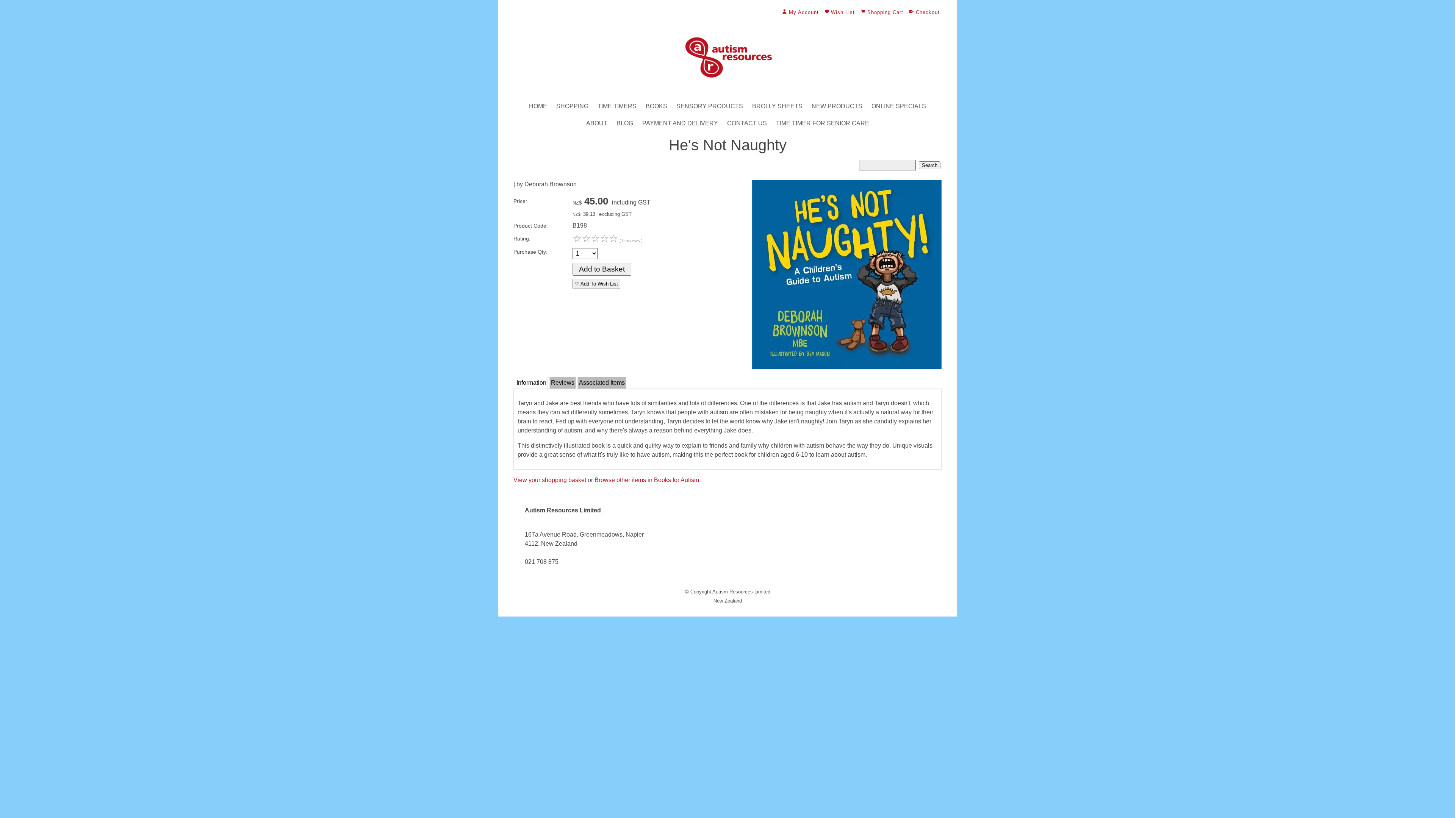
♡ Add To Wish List (596, 284)
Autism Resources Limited (741, 592)
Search (929, 165)
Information (531, 382)
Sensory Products (709, 106)
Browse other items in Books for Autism (647, 480)
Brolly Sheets (777, 106)
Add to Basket (602, 269)
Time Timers (617, 106)
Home (538, 106)
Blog (624, 123)
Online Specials (898, 106)
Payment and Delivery (680, 123)
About (596, 123)
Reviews (562, 382)
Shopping (572, 106)
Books (656, 106)
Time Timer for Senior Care (822, 123)
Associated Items (602, 382)
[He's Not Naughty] (847, 367)
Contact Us (747, 123)
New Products (837, 106)
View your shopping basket (549, 480)
